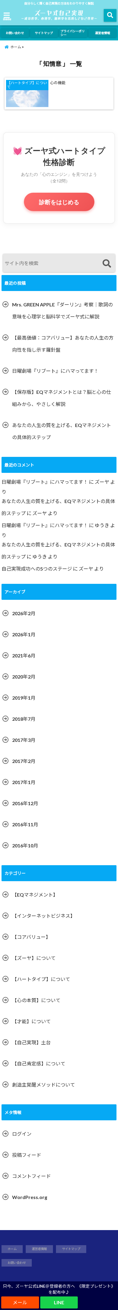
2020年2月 (23, 676)
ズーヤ (102, 482)
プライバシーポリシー (73, 32)
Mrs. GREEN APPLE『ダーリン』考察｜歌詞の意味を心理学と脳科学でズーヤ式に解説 (62, 310)
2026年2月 (23, 613)
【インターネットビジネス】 (43, 916)
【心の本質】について (36, 1000)
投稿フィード (26, 1155)
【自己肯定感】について (38, 1063)
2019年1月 (23, 698)
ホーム (12, 1249)
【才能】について (31, 1021)
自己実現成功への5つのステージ (37, 568)
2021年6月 (23, 655)
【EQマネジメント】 (35, 894)
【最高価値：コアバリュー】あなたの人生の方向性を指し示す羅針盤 (62, 344)
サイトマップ (44, 33)
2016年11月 (25, 824)
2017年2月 (23, 761)
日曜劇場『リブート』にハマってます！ (55, 371)
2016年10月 (25, 845)
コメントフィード (31, 1176)
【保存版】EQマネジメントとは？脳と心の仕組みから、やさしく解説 (61, 398)
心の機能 (58, 83)
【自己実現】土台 (31, 1042)
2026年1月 (23, 634)
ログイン (21, 1134)
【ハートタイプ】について (41, 979)
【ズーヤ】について (34, 958)
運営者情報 (102, 33)
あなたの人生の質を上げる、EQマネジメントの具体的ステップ (61, 431)
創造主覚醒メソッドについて (43, 1084)
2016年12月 (25, 803)
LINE (59, 1302)
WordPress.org (29, 1197)
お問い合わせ (15, 33)
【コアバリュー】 (31, 937)
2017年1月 (23, 782)
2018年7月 (23, 719)
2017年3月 (23, 740)
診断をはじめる (59, 202)
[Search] (106, 264)
